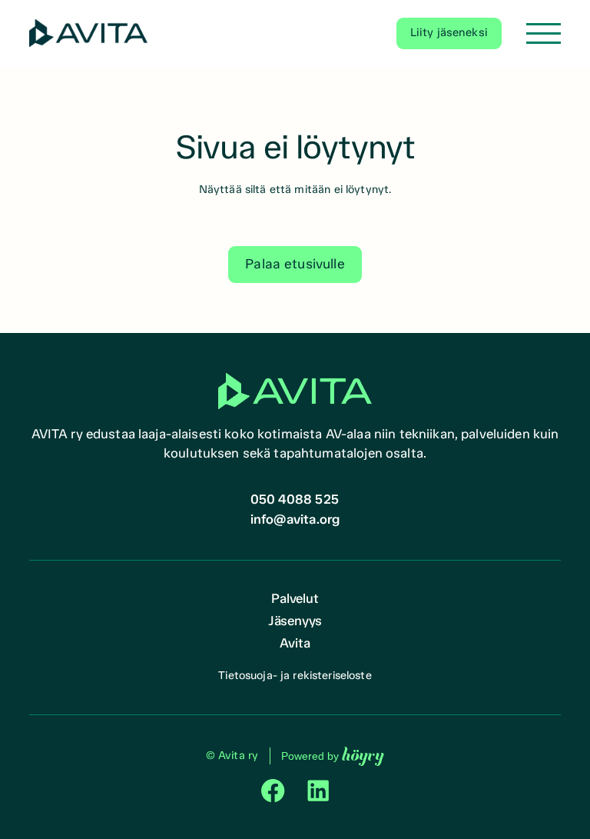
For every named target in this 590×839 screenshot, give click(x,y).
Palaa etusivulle (294, 263)
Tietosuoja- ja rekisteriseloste (295, 675)
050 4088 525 (294, 499)
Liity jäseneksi (449, 32)
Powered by (332, 755)
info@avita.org (295, 519)
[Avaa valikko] (543, 34)
